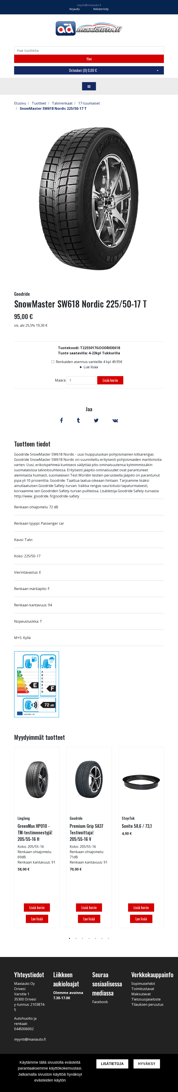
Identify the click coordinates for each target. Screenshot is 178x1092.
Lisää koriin (110, 380)
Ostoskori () (83, 70)
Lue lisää (91, 367)
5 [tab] (95, 938)
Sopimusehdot (143, 983)
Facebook (100, 1001)
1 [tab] (69, 938)
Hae (89, 58)
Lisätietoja (112, 1064)
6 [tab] (102, 938)
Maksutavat (141, 994)
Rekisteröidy (101, 9)
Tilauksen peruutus (147, 1004)
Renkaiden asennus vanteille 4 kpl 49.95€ (89, 361)
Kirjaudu (74, 9)
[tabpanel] (37, 837)
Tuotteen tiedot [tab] (32, 443)
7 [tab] (108, 938)
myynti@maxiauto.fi (89, 5)
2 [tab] (76, 938)
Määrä (60, 380)
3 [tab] (82, 938)
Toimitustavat (142, 988)
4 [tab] (89, 938)
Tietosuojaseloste (146, 999)
